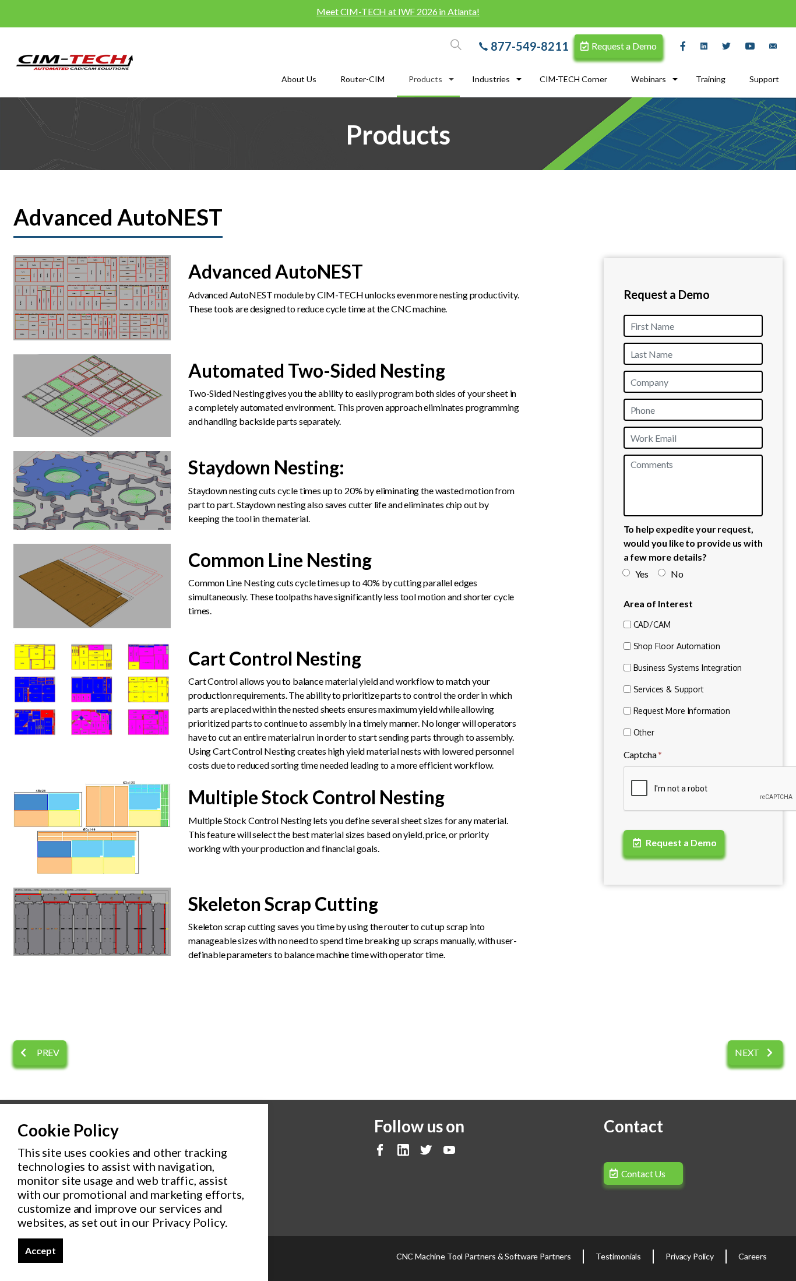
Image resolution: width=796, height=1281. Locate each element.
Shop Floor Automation (676, 646)
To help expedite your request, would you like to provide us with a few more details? (693, 542)
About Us (298, 79)
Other (643, 732)
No (677, 573)
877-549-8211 (530, 46)
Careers (752, 1256)
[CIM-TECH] (74, 62)
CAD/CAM (652, 624)
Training (710, 79)
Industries (491, 79)
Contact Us (643, 1173)
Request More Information (681, 711)
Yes (642, 573)
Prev (47, 1052)
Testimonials (618, 1256)
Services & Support (668, 689)
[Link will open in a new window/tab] (684, 46)
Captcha (643, 754)
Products (425, 79)
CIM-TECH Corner (573, 79)
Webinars (648, 79)
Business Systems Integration (687, 668)
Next (748, 1052)
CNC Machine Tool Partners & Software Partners (483, 1256)
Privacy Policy (689, 1256)
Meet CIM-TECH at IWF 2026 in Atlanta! (397, 11)
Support (764, 79)
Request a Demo (624, 45)
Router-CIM (362, 79)
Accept (40, 1250)
